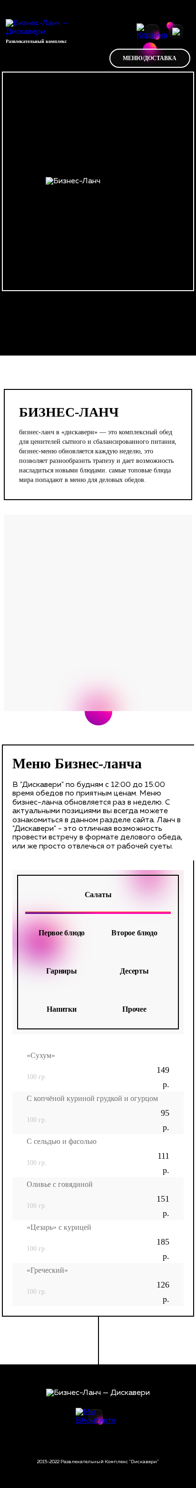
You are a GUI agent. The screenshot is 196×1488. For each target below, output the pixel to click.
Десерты (134, 971)
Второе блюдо (134, 933)
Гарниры (61, 971)
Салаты (98, 895)
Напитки (61, 1009)
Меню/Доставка (149, 58)
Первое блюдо (62, 933)
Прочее (134, 1009)
